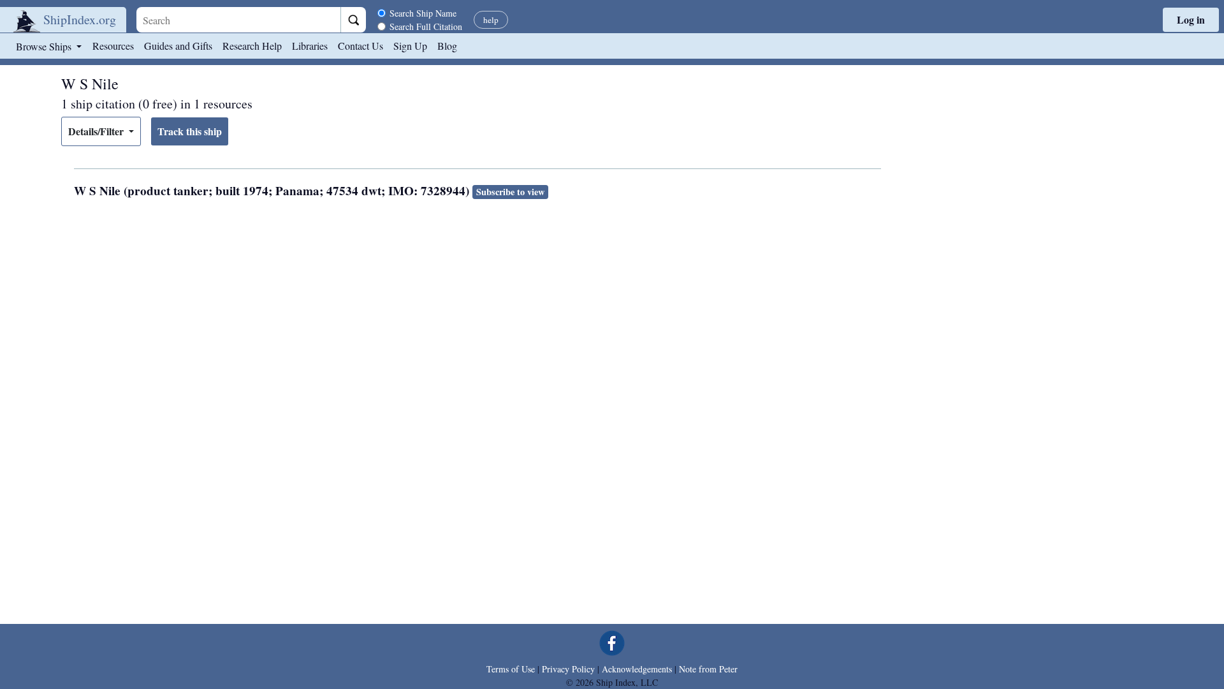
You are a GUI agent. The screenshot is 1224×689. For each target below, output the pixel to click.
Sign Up (410, 45)
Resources (113, 45)
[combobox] (238, 20)
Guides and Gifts (178, 45)
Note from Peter (708, 669)
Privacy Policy (568, 669)
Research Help (252, 45)
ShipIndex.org (79, 19)
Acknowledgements (637, 669)
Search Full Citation (426, 26)
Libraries (310, 45)
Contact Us (360, 45)
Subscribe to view (510, 191)
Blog (447, 45)
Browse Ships (45, 46)
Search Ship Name (423, 13)
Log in (1191, 19)
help (491, 20)
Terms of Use (510, 669)
